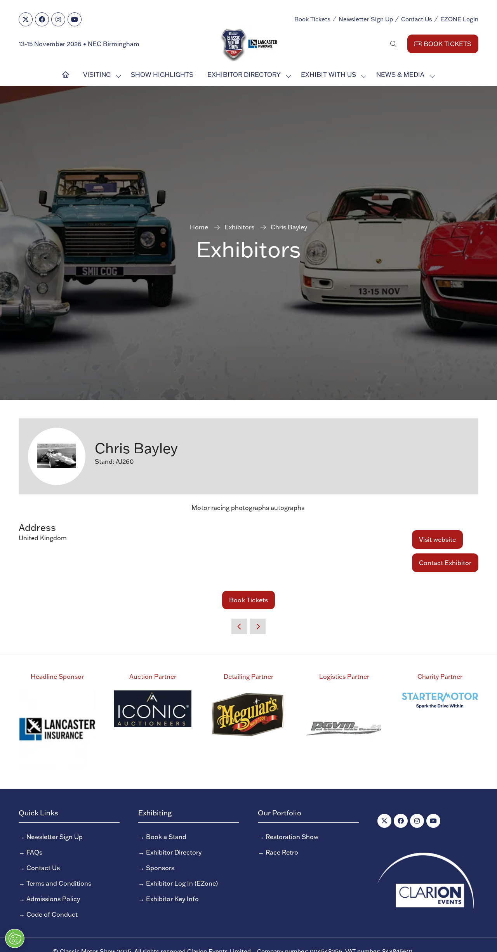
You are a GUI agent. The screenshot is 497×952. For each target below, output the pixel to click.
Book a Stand (166, 837)
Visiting (97, 74)
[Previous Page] (239, 626)
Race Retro (282, 852)
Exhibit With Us (328, 74)
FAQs (34, 852)
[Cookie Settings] (14, 938)
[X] (26, 19)
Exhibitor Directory (244, 74)
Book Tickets (312, 19)
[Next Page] (258, 626)
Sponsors (160, 868)
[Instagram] (58, 19)
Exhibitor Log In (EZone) (182, 883)
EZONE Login (459, 19)
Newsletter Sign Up (366, 19)
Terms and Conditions (58, 883)
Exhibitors (239, 227)
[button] (393, 44)
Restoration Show (292, 837)
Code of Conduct (52, 914)
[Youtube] (75, 19)
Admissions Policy (53, 899)
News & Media (400, 74)
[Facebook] (42, 19)
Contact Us (416, 19)
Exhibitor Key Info (172, 899)
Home (199, 227)
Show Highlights (162, 74)
